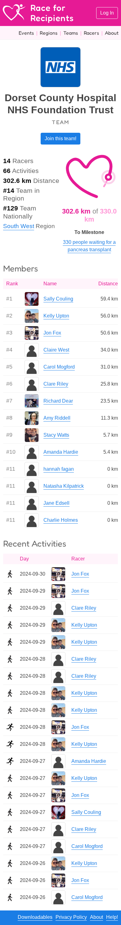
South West (18, 226)
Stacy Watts (56, 435)
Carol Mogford (59, 367)
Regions (48, 33)
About (112, 33)
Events (26, 33)
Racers (91, 33)
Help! (112, 917)
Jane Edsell (56, 503)
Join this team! (60, 138)
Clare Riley (55, 384)
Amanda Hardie (60, 452)
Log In (107, 12)
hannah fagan (58, 469)
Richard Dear (58, 401)
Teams (70, 33)
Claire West (56, 349)
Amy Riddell (56, 418)
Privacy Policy (71, 917)
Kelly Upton (56, 315)
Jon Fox (52, 332)
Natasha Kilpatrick (63, 486)
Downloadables (35, 917)
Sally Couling (58, 298)
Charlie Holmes (60, 520)
